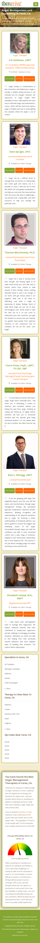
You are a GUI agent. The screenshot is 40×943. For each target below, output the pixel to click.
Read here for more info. (20, 935)
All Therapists (9, 664)
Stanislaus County (25, 812)
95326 (7, 754)
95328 (7, 742)
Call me (19, 79)
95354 (7, 746)
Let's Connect (9, 79)
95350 (7, 750)
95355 (7, 758)
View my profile (29, 79)
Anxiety (7, 678)
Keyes (7, 718)
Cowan (7, 709)
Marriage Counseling (12, 669)
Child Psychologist (11, 683)
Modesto (8, 705)
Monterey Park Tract (12, 714)
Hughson (8, 723)
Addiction (8, 673)
